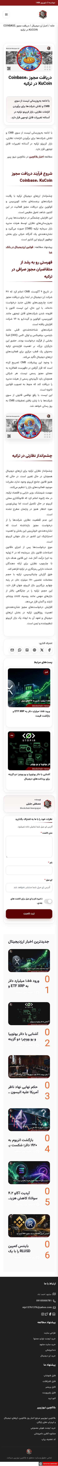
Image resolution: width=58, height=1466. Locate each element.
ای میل (49, 880)
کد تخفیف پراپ (48, 1439)
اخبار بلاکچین (36, 157)
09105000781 (44, 1301)
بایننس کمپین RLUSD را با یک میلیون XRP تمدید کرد (22, 1249)
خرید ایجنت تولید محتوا (44, 1339)
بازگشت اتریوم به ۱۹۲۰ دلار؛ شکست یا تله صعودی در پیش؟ (23, 1143)
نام (51, 863)
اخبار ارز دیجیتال (40, 26)
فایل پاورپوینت (49, 1393)
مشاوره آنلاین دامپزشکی (45, 1434)
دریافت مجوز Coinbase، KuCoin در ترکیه (30, 80)
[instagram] (43, 1314)
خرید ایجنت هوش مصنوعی (43, 1428)
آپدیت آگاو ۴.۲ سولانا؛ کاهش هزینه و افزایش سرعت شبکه (22, 1196)
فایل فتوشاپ (50, 1375)
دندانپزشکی (50, 1350)
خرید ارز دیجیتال (48, 1356)
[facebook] (50, 1314)
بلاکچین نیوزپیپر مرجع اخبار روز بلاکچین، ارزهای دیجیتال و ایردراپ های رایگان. (30, 1420)
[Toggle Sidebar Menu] (19, 14)
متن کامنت (47, 833)
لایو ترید (52, 1398)
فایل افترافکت (49, 1381)
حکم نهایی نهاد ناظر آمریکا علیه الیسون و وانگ (23, 1090)
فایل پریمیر (50, 1387)
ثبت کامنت (29, 914)
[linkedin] (54, 1314)
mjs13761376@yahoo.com (37, 1307)
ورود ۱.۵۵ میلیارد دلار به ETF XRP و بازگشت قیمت (23, 983)
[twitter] (46, 1314)
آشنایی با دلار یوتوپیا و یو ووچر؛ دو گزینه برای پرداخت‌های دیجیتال (23, 1037)
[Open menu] (6, 14)
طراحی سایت (50, 1333)
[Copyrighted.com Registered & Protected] (48, 1464)
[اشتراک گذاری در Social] (49, 650)
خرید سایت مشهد (47, 1344)
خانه (52, 26)
